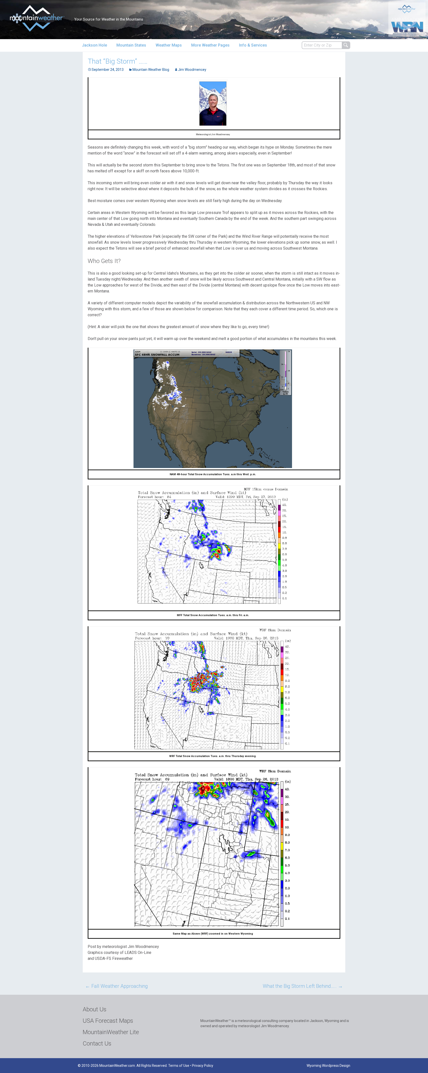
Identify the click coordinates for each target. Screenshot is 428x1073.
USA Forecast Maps (108, 1020)
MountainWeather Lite (111, 1032)
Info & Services (253, 45)
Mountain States (131, 45)
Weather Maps (169, 45)
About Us (95, 1009)
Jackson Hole (94, 45)
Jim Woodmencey (192, 70)
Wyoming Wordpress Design (328, 1066)
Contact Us (97, 1043)
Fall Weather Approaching (116, 986)
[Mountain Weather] (37, 18)
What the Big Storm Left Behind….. (303, 986)
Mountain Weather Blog (151, 70)
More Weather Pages (210, 45)
